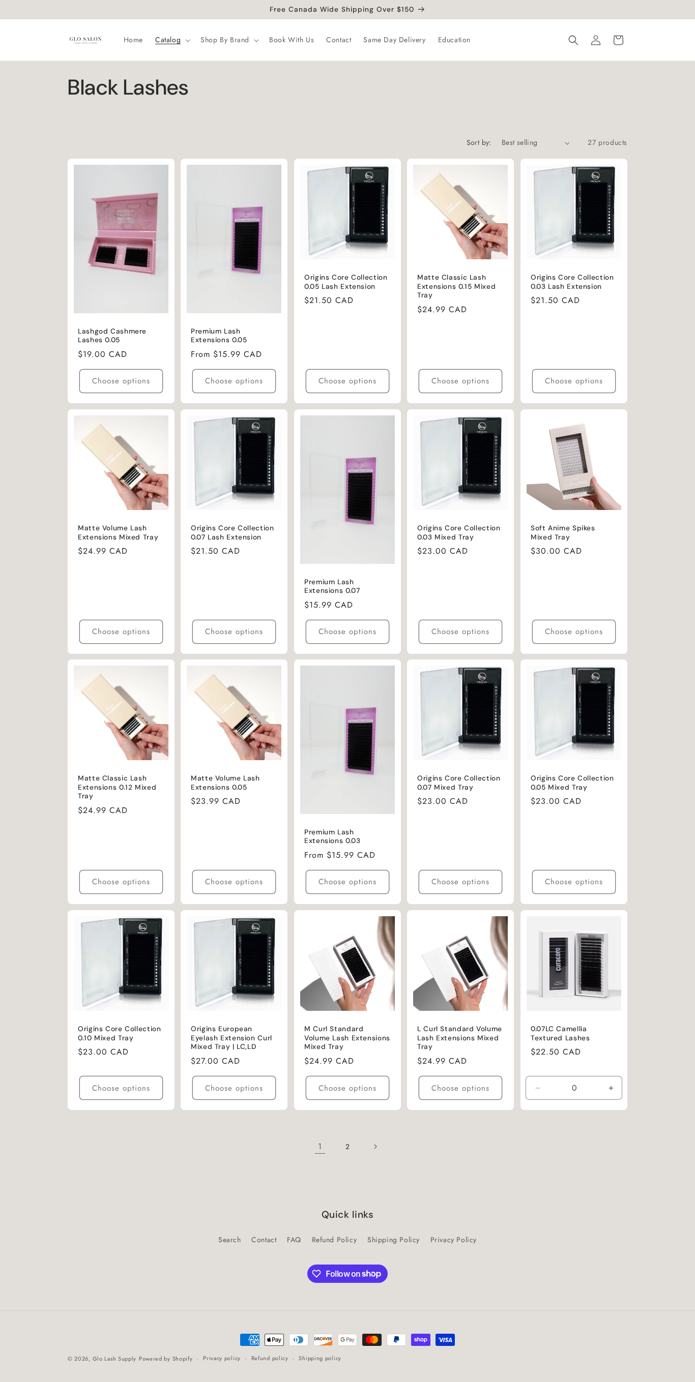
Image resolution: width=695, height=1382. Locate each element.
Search (229, 1240)
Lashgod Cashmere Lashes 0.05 (112, 336)
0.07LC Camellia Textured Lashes (560, 1033)
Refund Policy (334, 1240)
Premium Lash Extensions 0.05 (219, 336)
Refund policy (269, 1358)
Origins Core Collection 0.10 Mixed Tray (119, 1033)
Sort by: (479, 142)
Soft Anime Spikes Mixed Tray (563, 533)
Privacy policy (222, 1358)
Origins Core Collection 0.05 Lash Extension (346, 282)
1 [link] (320, 1146)
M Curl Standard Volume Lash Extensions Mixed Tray (347, 1038)
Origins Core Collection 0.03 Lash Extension (572, 282)
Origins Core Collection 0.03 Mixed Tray (459, 533)
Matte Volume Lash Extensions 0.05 (225, 783)
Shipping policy (320, 1358)
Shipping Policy (393, 1240)
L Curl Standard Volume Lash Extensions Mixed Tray (459, 1038)
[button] (171, 39)
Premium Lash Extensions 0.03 (332, 837)
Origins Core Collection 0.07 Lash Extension (232, 533)
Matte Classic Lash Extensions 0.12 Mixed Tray (117, 787)
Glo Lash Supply (115, 1359)
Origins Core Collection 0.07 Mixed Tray (459, 783)
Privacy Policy (453, 1240)
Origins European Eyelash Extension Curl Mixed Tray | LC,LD (231, 1038)
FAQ (294, 1240)
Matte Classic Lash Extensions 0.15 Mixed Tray (456, 287)
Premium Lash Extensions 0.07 (332, 586)
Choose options (121, 380)
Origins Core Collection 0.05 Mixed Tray (572, 783)
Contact (263, 1240)
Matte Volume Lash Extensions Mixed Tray (118, 533)
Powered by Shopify (166, 1359)
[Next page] (375, 1146)
